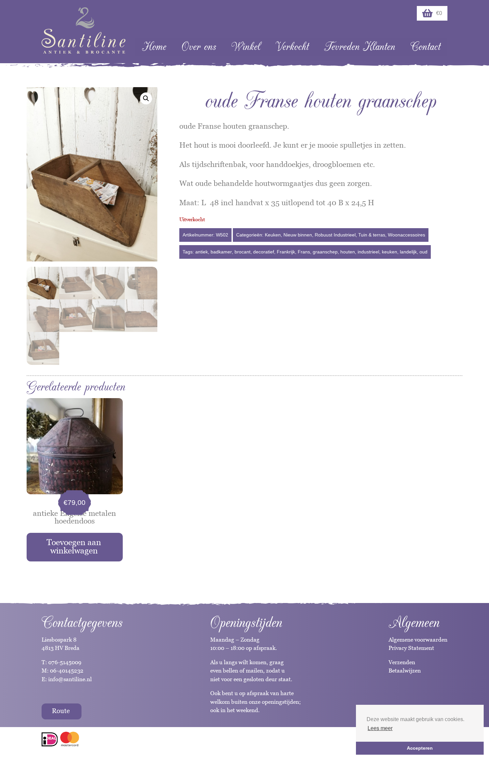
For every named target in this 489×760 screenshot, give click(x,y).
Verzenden (402, 662)
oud (423, 251)
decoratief (263, 251)
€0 (439, 13)
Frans (304, 251)
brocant (242, 251)
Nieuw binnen (297, 234)
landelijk (408, 251)
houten (347, 251)
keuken (389, 251)
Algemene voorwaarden (418, 639)
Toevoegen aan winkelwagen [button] (74, 546)
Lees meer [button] (380, 728)
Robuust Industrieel (335, 234)
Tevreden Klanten (359, 46)
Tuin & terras (371, 234)
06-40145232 (66, 670)
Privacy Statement (411, 648)
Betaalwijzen (405, 670)
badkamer (221, 251)
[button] (146, 98)
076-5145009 (64, 662)
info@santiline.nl (70, 679)
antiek (201, 251)
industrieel (368, 251)
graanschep (325, 251)
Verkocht (292, 46)
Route (61, 710)
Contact (425, 46)
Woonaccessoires (406, 234)
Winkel (245, 46)
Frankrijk (286, 251)
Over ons (199, 46)
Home (154, 46)
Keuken (273, 234)
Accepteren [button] (420, 748)
